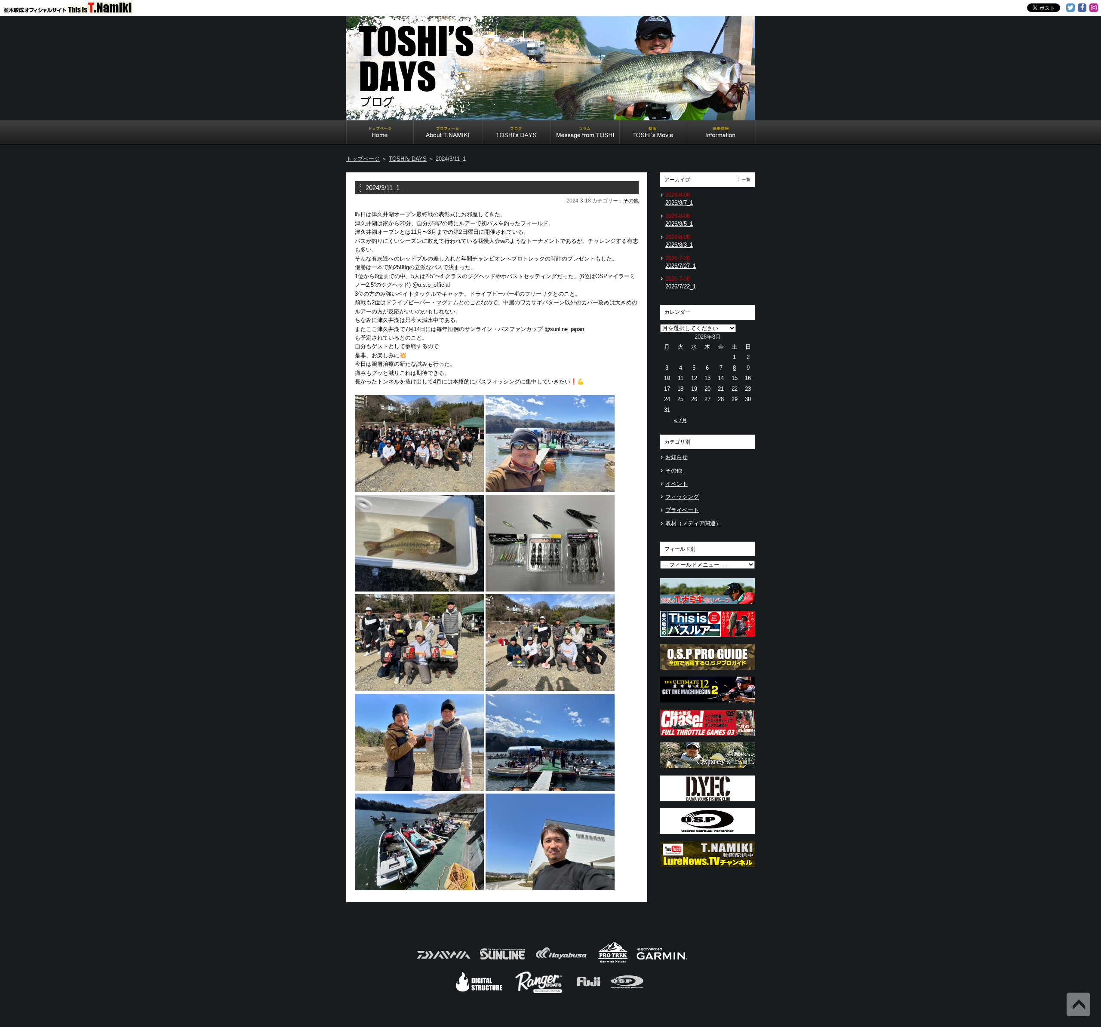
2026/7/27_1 (680, 266)
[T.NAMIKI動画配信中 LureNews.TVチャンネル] (707, 869)
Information (720, 133)
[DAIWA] (443, 962)
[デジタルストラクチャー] (479, 992)
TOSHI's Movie (653, 133)
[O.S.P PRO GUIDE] (707, 672)
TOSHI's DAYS (517, 133)
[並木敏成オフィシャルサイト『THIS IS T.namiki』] (73, 10)
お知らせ (676, 457)
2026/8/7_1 (679, 202)
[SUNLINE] (502, 962)
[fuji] (588, 992)
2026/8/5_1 (679, 224)
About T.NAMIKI (448, 133)
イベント (676, 484)
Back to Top (1078, 1004)
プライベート (682, 510)
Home (380, 133)
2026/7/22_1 (680, 286)
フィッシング (682, 497)
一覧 (746, 179)
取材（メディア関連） (693, 523)
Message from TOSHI (585, 133)
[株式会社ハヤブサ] (561, 962)
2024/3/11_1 (383, 187)
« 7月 (680, 420)
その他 (631, 201)
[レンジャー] (539, 992)
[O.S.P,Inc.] (627, 992)
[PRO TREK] (613, 962)
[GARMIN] (662, 962)
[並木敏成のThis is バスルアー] (707, 639)
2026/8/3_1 (679, 245)
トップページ (363, 159)
